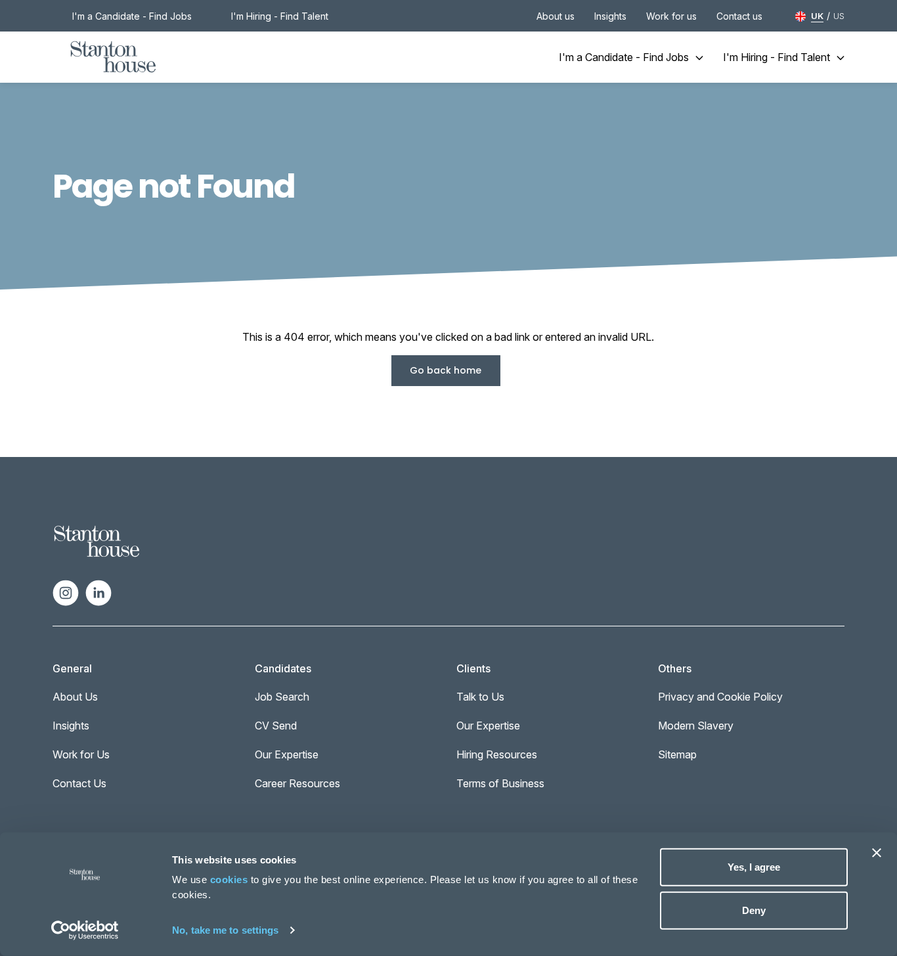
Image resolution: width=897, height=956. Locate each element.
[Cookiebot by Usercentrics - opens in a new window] (85, 930)
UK (817, 16)
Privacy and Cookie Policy (720, 696)
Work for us (671, 16)
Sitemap (677, 754)
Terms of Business (500, 783)
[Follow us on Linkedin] (98, 591)
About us (555, 16)
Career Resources (297, 783)
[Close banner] (876, 853)
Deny (754, 909)
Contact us (739, 16)
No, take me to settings (225, 930)
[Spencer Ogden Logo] (97, 540)
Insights (610, 16)
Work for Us (81, 754)
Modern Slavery (695, 725)
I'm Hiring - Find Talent (279, 16)
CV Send (276, 725)
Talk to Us (480, 696)
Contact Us (79, 783)
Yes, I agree (754, 867)
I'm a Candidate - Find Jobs (132, 16)
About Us (75, 696)
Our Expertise (286, 754)
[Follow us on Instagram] (66, 591)
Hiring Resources (496, 754)
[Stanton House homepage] (113, 57)
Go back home (445, 370)
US (838, 16)
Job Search (282, 696)
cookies (229, 879)
